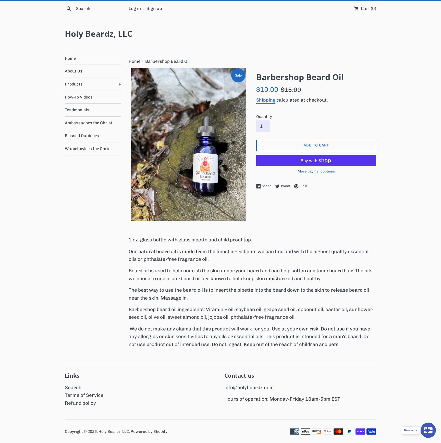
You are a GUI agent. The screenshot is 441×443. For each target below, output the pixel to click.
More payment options (316, 171)
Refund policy (80, 403)
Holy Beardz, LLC (98, 33)
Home (70, 58)
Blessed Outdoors (82, 135)
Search (73, 387)
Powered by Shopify (149, 431)
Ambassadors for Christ (88, 122)
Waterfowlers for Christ (88, 148)
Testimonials (77, 109)
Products (93, 84)
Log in (135, 8)
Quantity (264, 116)
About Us (73, 71)
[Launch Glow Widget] (428, 430)
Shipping (265, 100)
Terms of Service (84, 395)
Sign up (154, 8)
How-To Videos (79, 97)
